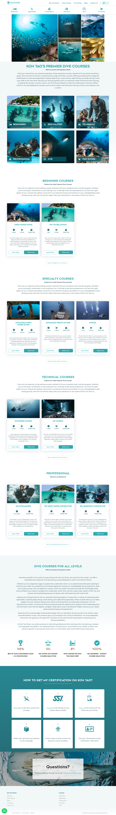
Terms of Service (16, 813)
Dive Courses (66, 3)
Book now (31, 252)
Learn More (16, 252)
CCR (60, 805)
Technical (62, 803)
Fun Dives (10, 803)
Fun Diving (78, 3)
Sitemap (32, 813)
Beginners (62, 796)
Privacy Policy (25, 813)
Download (51, 708)
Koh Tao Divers (54, 3)
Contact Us (94, 3)
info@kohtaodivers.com (72, 773)
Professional (62, 800)
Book (15, 708)
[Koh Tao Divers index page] (13, 3)
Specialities (62, 798)
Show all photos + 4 (95, 59)
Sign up (82, 708)
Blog (85, 3)
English (106, 3)
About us (9, 796)
